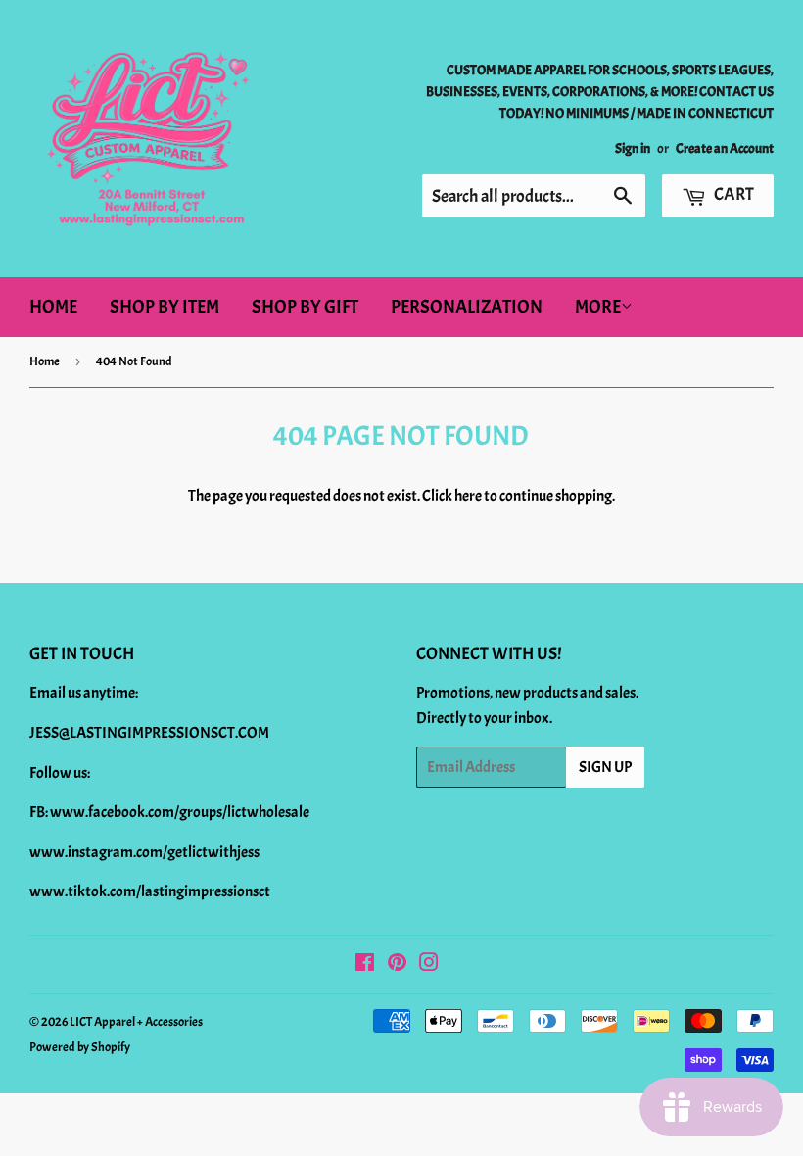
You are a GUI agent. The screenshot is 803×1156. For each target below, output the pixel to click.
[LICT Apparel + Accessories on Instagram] (429, 965)
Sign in (632, 148)
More (598, 306)
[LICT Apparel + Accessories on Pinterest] (397, 965)
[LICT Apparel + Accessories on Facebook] (364, 965)
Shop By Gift (305, 306)
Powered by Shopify (79, 1047)
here (468, 496)
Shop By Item (164, 306)
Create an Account (725, 148)
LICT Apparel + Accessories (136, 1022)
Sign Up (605, 767)
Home (53, 306)
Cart (732, 194)
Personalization (467, 306)
